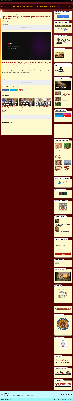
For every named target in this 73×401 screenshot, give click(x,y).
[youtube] (71, 1)
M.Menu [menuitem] (19, 6)
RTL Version (70, 399)
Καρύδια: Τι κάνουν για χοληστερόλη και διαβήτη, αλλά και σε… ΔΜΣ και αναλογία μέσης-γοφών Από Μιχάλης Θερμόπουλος (58, 153)
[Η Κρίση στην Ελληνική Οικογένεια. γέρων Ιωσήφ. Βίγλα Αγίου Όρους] (67, 162)
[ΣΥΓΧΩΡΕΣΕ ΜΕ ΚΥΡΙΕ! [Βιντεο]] (43, 102)
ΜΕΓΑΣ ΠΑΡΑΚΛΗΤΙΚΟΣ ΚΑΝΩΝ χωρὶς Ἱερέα (66, 93)
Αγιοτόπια (9, 399)
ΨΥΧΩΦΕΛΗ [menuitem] (32, 6)
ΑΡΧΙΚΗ (2, 0)
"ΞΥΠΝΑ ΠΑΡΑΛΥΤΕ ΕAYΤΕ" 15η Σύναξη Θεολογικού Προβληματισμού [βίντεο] (26, 108)
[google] (59, 118)
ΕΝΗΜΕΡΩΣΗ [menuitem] (25, 6)
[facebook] (66, 1)
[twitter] (59, 116)
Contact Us (64, 399)
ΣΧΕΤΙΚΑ (6, 0)
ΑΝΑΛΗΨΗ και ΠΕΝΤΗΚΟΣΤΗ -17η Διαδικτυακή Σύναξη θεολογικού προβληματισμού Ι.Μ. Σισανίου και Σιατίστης (9, 108)
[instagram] (68, 1)
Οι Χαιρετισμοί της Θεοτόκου (65, 98)
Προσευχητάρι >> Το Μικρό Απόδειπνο (61, 86)
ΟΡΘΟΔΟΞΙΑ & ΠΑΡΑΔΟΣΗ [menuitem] (42, 6)
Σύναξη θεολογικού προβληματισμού (14, 14)
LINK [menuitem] (59, 6)
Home (55, 399)
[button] (65, 6)
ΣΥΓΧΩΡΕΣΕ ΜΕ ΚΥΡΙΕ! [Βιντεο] (43, 106)
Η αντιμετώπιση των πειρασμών (66, 103)
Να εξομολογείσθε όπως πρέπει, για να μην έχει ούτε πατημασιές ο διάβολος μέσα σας (58, 169)
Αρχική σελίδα (4, 14)
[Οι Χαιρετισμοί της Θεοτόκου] (58, 99)
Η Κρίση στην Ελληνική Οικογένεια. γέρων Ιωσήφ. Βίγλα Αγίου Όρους (67, 168)
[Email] (22, 90)
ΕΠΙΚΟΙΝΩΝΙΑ (10, 0)
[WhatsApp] (17, 90)
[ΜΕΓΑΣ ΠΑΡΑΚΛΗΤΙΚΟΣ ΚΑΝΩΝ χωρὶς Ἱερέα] (58, 93)
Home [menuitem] (14, 6)
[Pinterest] (20, 90)
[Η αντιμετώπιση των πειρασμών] (58, 104)
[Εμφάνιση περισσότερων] (24, 90)
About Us (59, 399)
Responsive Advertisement (26, 27)
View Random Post (63, 16)
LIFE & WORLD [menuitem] (52, 6)
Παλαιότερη (49, 132)
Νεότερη (4, 132)
